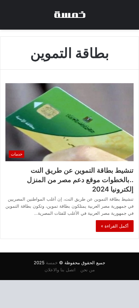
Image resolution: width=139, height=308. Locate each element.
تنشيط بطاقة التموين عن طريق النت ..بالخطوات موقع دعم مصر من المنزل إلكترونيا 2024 (80, 179)
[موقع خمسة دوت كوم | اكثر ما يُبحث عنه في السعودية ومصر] (69, 15)
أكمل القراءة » (115, 226)
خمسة (52, 262)
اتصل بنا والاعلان (60, 269)
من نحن (87, 269)
